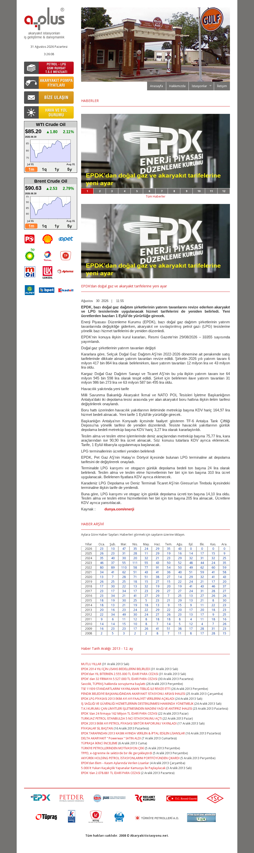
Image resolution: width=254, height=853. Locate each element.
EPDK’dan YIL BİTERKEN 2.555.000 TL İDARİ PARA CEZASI (119, 674)
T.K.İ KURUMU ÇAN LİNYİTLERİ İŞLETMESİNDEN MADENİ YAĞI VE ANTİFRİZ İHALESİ (136, 708)
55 (124, 563)
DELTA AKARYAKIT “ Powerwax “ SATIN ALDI (111, 738)
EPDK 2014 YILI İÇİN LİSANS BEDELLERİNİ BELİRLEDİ (115, 669)
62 (202, 567)
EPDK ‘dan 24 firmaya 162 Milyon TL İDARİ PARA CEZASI (119, 713)
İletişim (222, 86)
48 (191, 563)
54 (168, 567)
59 (224, 567)
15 (213, 553)
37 (113, 563)
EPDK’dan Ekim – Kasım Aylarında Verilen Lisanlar (115, 763)
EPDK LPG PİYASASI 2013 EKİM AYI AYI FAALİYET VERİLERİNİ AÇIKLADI (128, 699)
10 (198, 191)
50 (168, 563)
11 (211, 191)
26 (101, 553)
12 (223, 191)
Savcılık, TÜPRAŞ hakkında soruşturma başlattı (113, 684)
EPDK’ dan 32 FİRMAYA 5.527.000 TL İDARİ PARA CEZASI (119, 679)
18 (135, 581)
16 (180, 553)
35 (135, 549)
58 (135, 567)
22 (180, 581)
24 (146, 549)
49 (191, 567)
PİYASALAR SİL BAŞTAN (97, 728)
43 (180, 549)
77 (146, 567)
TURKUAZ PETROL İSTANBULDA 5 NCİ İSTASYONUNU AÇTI (121, 718)
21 (157, 558)
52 (180, 563)
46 (101, 563)
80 (101, 567)
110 (124, 567)
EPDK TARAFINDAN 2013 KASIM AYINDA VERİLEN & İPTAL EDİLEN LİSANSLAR (133, 733)
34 (101, 572)
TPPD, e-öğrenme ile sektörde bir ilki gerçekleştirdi (116, 753)
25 (224, 558)
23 (101, 549)
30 (124, 558)
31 (124, 553)
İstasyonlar (198, 86)
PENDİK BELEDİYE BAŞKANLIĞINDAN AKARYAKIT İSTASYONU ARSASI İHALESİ (133, 694)
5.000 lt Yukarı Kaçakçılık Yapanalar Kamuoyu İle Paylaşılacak (123, 768)
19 (168, 553)
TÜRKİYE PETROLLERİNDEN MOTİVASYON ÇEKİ (112, 748)
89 (113, 567)
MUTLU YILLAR (91, 664)
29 (157, 549)
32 (146, 558)
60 (213, 567)
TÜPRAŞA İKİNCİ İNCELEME (99, 743)
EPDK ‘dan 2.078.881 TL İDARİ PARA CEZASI (110, 773)
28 (135, 553)
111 (135, 563)
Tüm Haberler (155, 196)
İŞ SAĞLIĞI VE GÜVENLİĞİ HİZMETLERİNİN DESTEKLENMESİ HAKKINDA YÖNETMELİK (137, 704)
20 (135, 558)
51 (135, 572)
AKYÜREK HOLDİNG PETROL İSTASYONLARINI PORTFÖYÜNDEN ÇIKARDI (130, 758)
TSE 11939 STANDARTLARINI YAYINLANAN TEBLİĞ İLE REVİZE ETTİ (125, 689)
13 (101, 577)
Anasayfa (156, 86)
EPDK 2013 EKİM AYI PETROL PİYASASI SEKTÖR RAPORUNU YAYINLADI (129, 723)
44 (202, 563)
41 (113, 572)
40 (113, 558)
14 (191, 553)
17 (202, 553)
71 (135, 577)
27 (168, 577)
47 (124, 549)
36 (168, 572)
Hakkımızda (177, 86)
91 (157, 567)
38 (157, 577)
